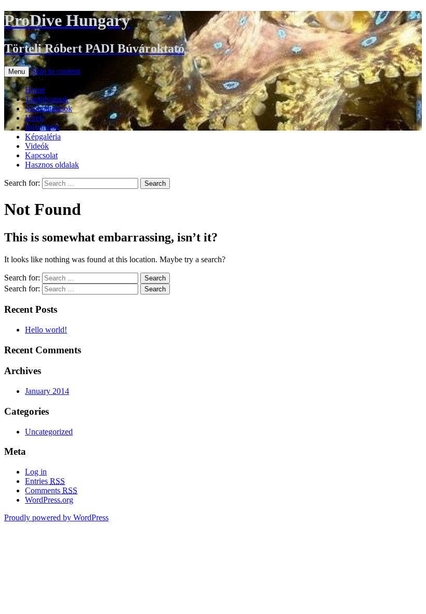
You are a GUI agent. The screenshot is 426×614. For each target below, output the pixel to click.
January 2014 (47, 391)
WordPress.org (49, 499)
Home (35, 89)
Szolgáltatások (48, 108)
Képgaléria (43, 136)
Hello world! (46, 329)
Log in (36, 471)
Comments (51, 490)
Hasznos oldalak (52, 164)
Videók (37, 146)
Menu (16, 71)
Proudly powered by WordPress (56, 517)
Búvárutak (42, 127)
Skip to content (56, 71)
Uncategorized (49, 431)
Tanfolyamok (47, 99)
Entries (45, 481)
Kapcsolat (41, 155)
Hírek (34, 117)
